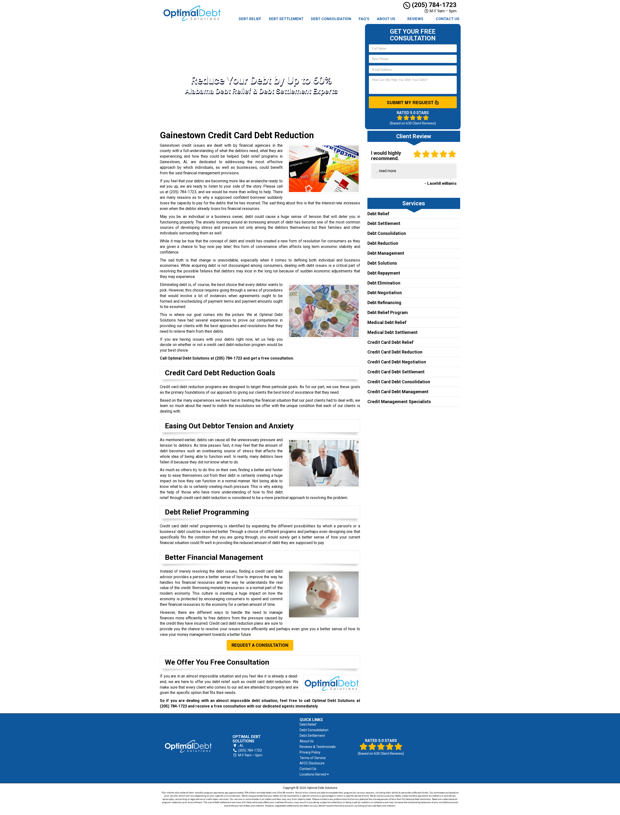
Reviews (415, 19)
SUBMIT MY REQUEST (411, 102)
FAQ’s (364, 19)
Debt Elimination (383, 282)
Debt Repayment (383, 273)
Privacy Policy (310, 752)
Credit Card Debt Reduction (394, 351)
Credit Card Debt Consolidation (398, 381)
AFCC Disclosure (312, 763)
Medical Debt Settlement (392, 332)
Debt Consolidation (331, 19)
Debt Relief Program (387, 312)
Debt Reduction (382, 243)
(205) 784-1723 (433, 4)
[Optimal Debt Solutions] (188, 746)
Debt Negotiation (384, 292)
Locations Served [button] (313, 774)
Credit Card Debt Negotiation (396, 361)
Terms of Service (313, 758)
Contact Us (447, 19)
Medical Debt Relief (386, 322)
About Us (386, 19)
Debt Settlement (286, 19)
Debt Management (385, 253)
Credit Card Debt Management (397, 391)
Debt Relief (250, 19)
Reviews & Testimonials (318, 747)
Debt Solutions (382, 263)
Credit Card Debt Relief (390, 342)
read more (387, 171)
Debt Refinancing (384, 302)
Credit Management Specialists (399, 401)
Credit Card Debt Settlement (396, 371)
